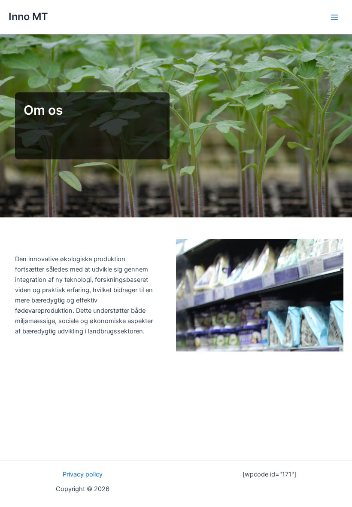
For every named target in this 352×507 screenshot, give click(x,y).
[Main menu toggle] (334, 17)
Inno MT (28, 16)
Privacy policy (83, 474)
